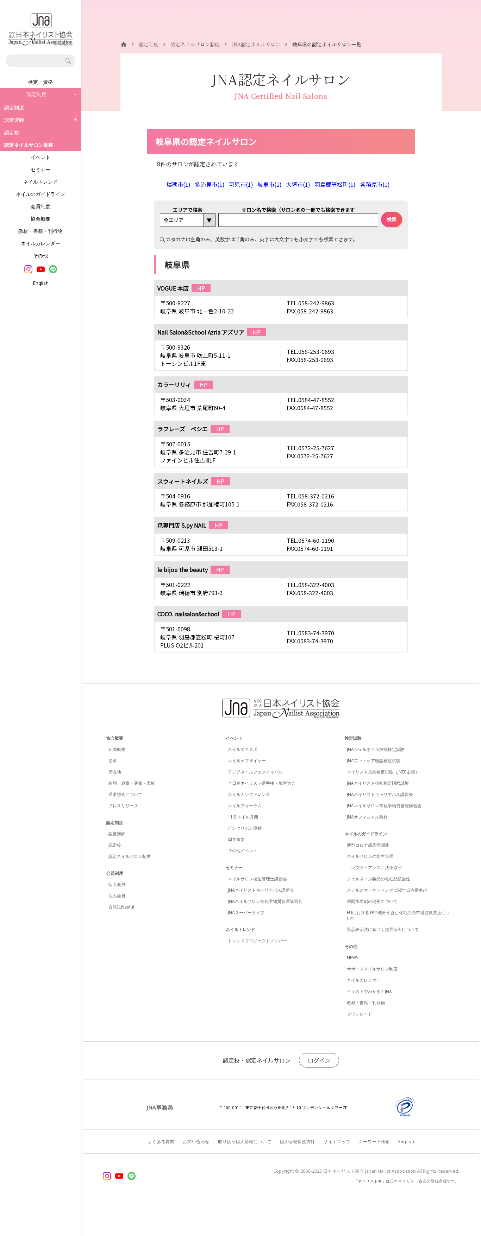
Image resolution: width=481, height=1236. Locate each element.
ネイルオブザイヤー (247, 761)
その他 (40, 255)
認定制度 (14, 107)
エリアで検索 (187, 209)
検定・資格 (40, 81)
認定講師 (14, 119)
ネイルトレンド (40, 181)
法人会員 (116, 896)
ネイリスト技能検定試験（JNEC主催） (383, 772)
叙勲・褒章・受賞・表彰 (131, 783)
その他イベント (242, 851)
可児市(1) (241, 184)
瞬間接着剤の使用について (372, 901)
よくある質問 (161, 1142)
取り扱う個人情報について (244, 1142)
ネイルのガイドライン (40, 194)
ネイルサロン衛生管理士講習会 (257, 879)
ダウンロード (359, 1014)
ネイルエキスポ (242, 749)
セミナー (40, 169)
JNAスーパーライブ (246, 913)
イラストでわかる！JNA (369, 991)
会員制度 (40, 206)
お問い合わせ (196, 1142)
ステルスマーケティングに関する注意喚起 (387, 890)
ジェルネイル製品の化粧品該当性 (378, 879)
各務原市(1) (375, 184)
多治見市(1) (210, 184)
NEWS (352, 958)
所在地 (114, 772)
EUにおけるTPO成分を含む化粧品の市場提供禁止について (398, 915)
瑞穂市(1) (178, 184)
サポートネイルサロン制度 (372, 969)
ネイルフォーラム (245, 806)
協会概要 (40, 218)
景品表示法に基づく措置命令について (383, 929)
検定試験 (353, 738)
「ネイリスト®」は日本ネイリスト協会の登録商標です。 (406, 1181)
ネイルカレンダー (40, 243)
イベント (40, 157)
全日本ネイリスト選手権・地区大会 (261, 783)
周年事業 (236, 839)
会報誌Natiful (121, 907)
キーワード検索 (374, 1142)
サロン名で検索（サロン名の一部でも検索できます (298, 209)
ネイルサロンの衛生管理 (370, 856)
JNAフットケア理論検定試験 (373, 761)
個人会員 (116, 884)
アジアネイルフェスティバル (255, 772)
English (41, 283)
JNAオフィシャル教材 (367, 817)
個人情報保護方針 (297, 1142)
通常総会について (125, 794)
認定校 (11, 132)
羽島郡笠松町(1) (335, 184)
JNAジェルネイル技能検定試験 (376, 749)
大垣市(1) (298, 184)
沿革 (112, 761)
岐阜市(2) (269, 184)
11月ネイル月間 (243, 817)
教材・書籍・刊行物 (40, 231)
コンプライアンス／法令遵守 (374, 868)
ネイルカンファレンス (249, 794)
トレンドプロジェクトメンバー (257, 941)
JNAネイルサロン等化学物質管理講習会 (265, 901)
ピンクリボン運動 (245, 828)
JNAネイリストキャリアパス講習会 (261, 890)
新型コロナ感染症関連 (368, 845)
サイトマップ (337, 1142)
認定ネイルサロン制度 (129, 856)
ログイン (319, 1060)
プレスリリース (123, 806)
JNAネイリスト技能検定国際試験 (378, 783)
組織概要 (116, 749)
